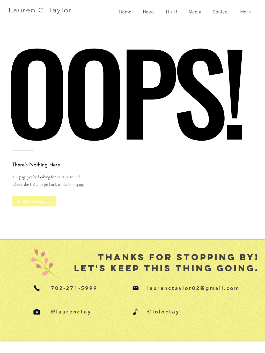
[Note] (135, 311)
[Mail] (135, 288)
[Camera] (36, 311)
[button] (245, 10)
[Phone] (36, 288)
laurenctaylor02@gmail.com (193, 288)
